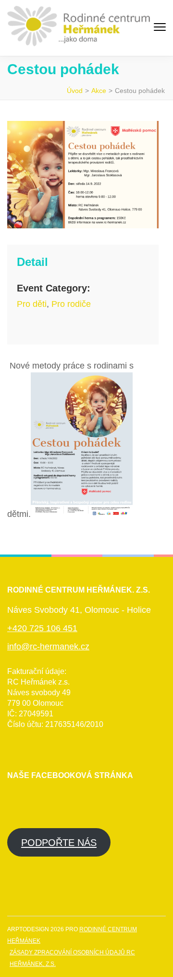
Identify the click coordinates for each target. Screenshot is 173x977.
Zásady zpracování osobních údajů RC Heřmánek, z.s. (72, 958)
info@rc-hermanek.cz (48, 646)
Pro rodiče (71, 304)
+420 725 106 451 (42, 628)
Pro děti (32, 304)
